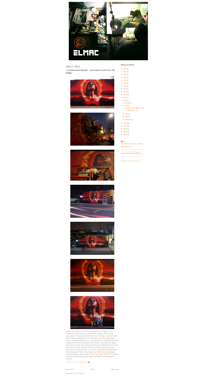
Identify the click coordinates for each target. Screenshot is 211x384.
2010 (125, 129)
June (126, 114)
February (128, 119)
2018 (125, 86)
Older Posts (115, 369)
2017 (125, 89)
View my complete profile (130, 161)
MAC (124, 141)
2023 (125, 72)
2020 (125, 80)
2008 (125, 134)
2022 (125, 74)
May (126, 116)
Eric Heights (89, 352)
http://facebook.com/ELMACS (130, 153)
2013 (125, 100)
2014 (125, 97)
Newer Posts (70, 369)
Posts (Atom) (79, 373)
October (127, 103)
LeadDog (103, 349)
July (126, 105)
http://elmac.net (126, 146)
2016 (125, 92)
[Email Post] (88, 362)
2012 (125, 123)
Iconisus (94, 349)
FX (89, 349)
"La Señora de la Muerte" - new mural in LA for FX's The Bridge (90, 71)
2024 (125, 69)
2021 (125, 77)
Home (93, 369)
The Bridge (101, 336)
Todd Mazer (100, 352)
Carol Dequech (108, 356)
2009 (125, 132)
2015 (125, 94)
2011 (125, 126)
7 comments (82, 362)
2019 (125, 83)
